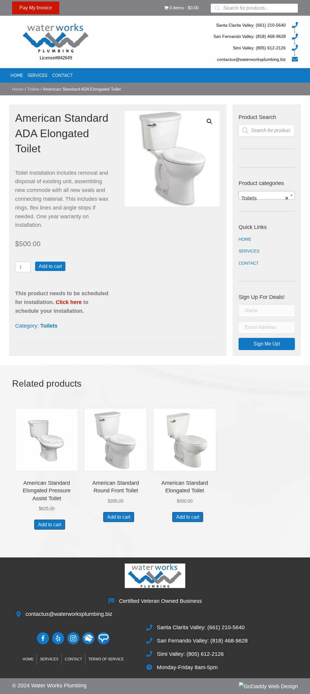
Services (249, 251)
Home (18, 89)
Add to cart (50, 266)
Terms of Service (106, 659)
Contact (249, 263)
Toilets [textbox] (265, 198)
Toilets (33, 89)
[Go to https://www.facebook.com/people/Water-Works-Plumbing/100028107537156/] (43, 638)
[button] (209, 121)
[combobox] (267, 195)
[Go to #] (88, 638)
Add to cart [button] (49, 524)
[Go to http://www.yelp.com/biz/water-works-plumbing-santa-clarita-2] (58, 638)
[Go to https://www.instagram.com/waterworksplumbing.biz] (73, 638)
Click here (69, 302)
